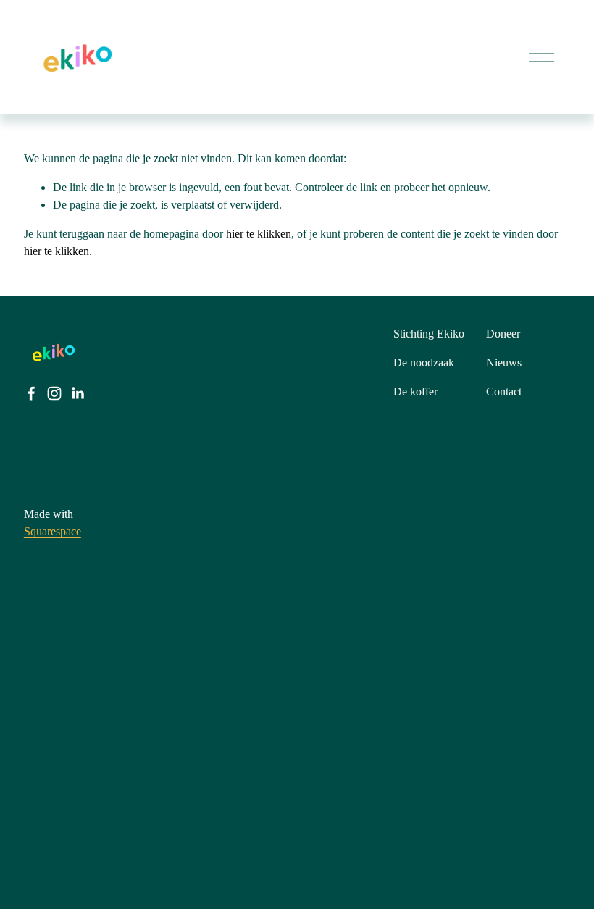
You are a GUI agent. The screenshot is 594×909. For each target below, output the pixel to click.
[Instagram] (54, 393)
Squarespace (52, 531)
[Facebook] (31, 393)
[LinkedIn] (77, 393)
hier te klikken (258, 233)
